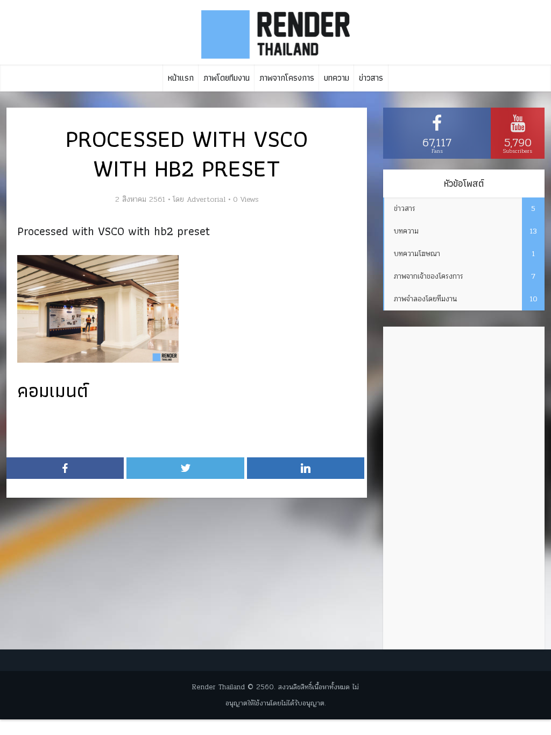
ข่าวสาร (371, 77)
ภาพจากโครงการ (286, 77)
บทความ (336, 77)
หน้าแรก (181, 77)
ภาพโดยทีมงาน (226, 77)
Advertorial (206, 199)
